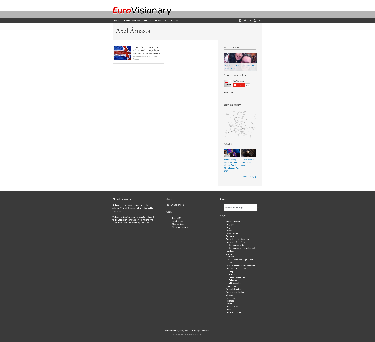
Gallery (229, 254)
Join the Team (178, 221)
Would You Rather (233, 312)
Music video (231, 286)
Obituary (229, 295)
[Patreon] (259, 20)
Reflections (231, 298)
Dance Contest (232, 233)
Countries (147, 20)
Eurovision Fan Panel (131, 20)
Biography (230, 224)
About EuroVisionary (181, 227)
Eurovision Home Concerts (237, 239)
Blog (228, 227)
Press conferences (237, 277)
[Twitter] (244, 20)
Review (229, 304)
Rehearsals (233, 280)
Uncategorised (232, 307)
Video (228, 310)
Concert (229, 230)
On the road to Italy (237, 245)
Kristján (136, 59)
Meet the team (178, 224)
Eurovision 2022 (161, 20)
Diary (231, 271)
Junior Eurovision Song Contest (239, 260)
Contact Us (177, 218)
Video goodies (235, 283)
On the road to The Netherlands (242, 248)
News (116, 20)
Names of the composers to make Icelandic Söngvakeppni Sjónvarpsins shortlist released (147, 50)
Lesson (229, 263)
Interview (230, 257)
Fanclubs (230, 251)
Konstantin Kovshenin (194, 334)
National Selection (233, 289)
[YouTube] (249, 20)
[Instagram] (254, 20)
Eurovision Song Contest (236, 242)
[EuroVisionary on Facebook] (239, 20)
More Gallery (248, 177)
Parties (232, 274)
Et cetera (230, 236)
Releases (230, 301)
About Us (174, 20)
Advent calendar (233, 222)
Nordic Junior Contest (235, 292)
